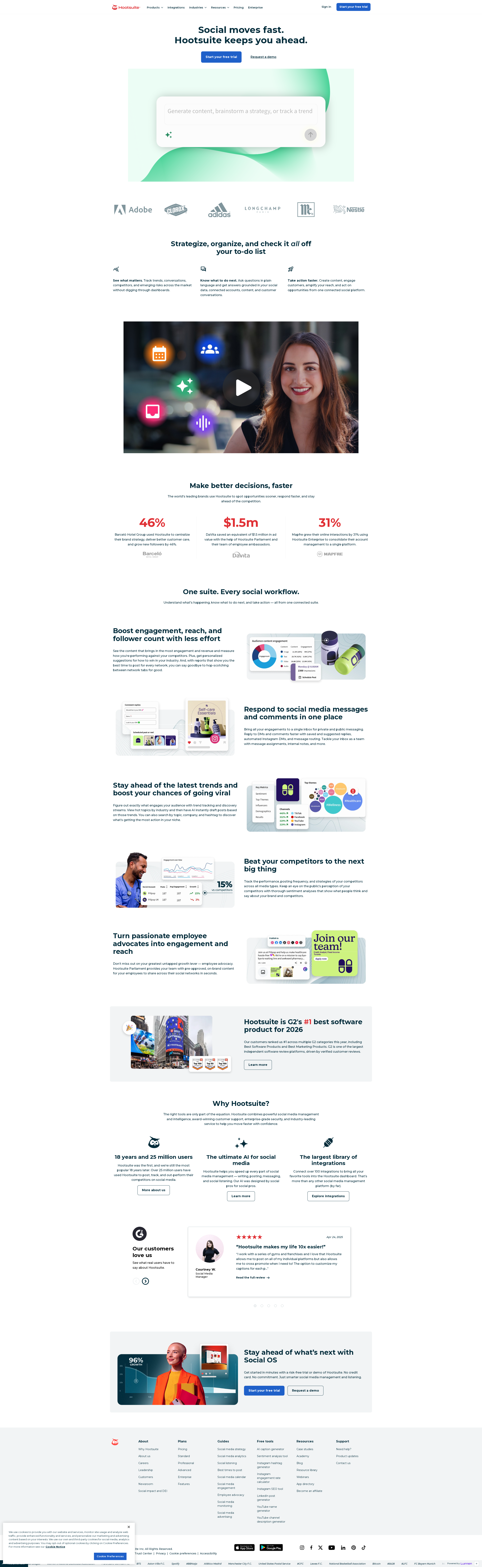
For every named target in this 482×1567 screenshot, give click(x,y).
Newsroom (145, 1484)
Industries (196, 7)
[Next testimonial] (145, 1281)
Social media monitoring (225, 1504)
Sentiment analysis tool (272, 1456)
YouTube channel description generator (271, 1519)
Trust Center (143, 1553)
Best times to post (229, 1470)
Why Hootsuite (148, 1449)
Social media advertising (225, 1514)
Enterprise (255, 7)
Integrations (176, 7)
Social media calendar (231, 1477)
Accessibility (208, 1553)
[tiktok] (363, 1547)
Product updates (347, 1456)
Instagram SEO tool (270, 1489)
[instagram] (302, 1547)
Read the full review (250, 1277)
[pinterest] (353, 1547)
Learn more (258, 1065)
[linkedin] (343, 1547)
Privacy (161, 1553)
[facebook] (311, 1547)
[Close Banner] (129, 1527)
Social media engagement (226, 1486)
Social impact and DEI (152, 1491)
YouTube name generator (267, 1508)
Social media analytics (231, 1456)
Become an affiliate (309, 1491)
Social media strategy (231, 1449)
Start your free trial (353, 6)
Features (184, 1484)
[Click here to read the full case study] (152, 554)
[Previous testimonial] (136, 1281)
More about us (153, 1190)
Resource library (307, 1470)
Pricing (239, 7)
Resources (218, 7)
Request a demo (264, 57)
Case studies (305, 1449)
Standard (184, 1456)
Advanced (184, 1470)
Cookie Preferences (110, 1556)
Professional (186, 1463)
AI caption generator (270, 1449)
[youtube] (331, 1547)
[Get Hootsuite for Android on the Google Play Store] (271, 1547)
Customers (145, 1477)
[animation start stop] (153, 1153)
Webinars (303, 1477)
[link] (241, 1563)
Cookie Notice (55, 1546)
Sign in (326, 6)
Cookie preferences (182, 1553)
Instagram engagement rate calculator (269, 1478)
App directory (305, 1484)
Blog (300, 1463)
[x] (320, 1547)
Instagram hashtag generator (269, 1465)
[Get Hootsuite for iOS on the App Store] (244, 1547)
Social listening (227, 1463)
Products (153, 7)
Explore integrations (328, 1196)
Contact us (343, 1463)
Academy (303, 1456)
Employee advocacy (230, 1495)
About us (144, 1456)
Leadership (145, 1470)
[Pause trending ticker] (476, 1563)
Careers (143, 1463)
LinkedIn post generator (266, 1498)
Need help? (343, 1449)
